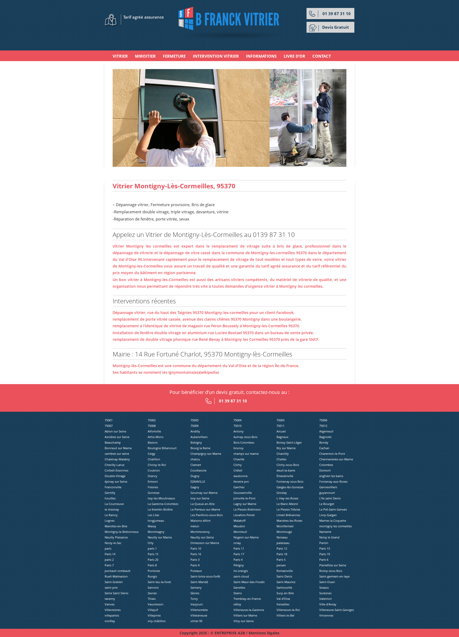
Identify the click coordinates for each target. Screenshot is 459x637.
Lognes (109, 521)
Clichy (237, 465)
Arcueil (281, 431)
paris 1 (152, 548)
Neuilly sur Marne (160, 537)
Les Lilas (153, 515)
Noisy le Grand (329, 537)
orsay (237, 543)
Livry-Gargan (328, 515)
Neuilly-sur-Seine (202, 537)
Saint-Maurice (286, 582)
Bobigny (196, 442)
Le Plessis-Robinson (247, 509)
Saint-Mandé (199, 582)
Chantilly (283, 454)
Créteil (237, 470)
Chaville (238, 459)
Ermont (153, 481)
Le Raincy (111, 515)
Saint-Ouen (327, 582)
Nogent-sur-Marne (246, 537)
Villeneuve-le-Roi (288, 610)
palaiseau (283, 543)
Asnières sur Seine (117, 437)
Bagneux (282, 437)
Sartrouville (284, 587)
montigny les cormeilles (335, 526)
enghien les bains (331, 476)
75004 (237, 420)
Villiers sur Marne (245, 615)
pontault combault (117, 571)
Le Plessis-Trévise (288, 509)
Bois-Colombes (243, 442)
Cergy (151, 454)
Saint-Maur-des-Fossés (249, 582)
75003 (194, 420)
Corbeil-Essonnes (116, 470)
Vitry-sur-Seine (243, 621)
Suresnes (325, 593)
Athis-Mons (155, 437)
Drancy (152, 476)
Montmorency (200, 532)
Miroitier (145, 56)
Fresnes (153, 487)
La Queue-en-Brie (202, 504)
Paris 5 (281, 560)
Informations (261, 56)
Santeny (196, 587)
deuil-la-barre (286, 470)
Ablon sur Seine (115, 431)
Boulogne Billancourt (162, 448)
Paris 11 (238, 548)
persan (281, 565)
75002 (152, 420)
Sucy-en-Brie (285, 593)
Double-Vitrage (115, 476)
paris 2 (109, 560)
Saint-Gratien (114, 582)
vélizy (237, 604)
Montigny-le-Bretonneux (122, 532)
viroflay (110, 621)
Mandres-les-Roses (289, 521)
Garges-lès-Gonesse (290, 487)
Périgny (238, 565)
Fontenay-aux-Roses (333, 481)
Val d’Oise (283, 599)
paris (108, 548)
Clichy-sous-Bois (288, 465)
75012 (323, 426)
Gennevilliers (328, 487)
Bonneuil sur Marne (118, 448)
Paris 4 (238, 560)
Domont (325, 470)
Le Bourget (326, 504)
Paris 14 (110, 554)
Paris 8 (152, 565)
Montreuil (240, 532)
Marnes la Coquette (332, 521)
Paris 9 (194, 565)
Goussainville (242, 493)
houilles (110, 498)
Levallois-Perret (244, 515)
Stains (237, 593)
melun (194, 526)
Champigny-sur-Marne (205, 454)
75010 (237, 426)
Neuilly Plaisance (116, 537)
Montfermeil (285, 526)
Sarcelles (239, 587)
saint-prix (111, 587)
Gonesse (153, 493)
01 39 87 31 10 (336, 13)
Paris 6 (323, 560)
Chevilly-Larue (114, 465)
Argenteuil (326, 431)
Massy (152, 526)
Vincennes (326, 615)
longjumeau (156, 521)
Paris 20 (153, 560)
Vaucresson (155, 604)
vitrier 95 (196, 621)
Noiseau (282, 537)
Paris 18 (282, 554)
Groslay (282, 493)
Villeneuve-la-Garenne (248, 610)
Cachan (324, 448)
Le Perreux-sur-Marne (205, 509)
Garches (238, 487)
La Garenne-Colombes (163, 504)
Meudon (239, 526)
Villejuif (153, 610)
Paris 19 (324, 554)
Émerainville (285, 476)
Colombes (326, 465)
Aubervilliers (198, 437)
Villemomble (199, 610)
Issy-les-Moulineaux (161, 498)
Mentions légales (264, 632)
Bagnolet (325, 437)
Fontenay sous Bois (290, 481)
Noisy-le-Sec (113, 543)
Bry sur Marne (286, 448)
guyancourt (327, 493)
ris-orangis (240, 571)
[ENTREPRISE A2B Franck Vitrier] (229, 22)
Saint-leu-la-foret (159, 582)
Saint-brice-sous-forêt (205, 576)
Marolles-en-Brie (116, 526)
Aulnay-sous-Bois (245, 437)
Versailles (283, 604)
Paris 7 (109, 565)
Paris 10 (195, 548)
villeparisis (112, 615)
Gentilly (110, 493)
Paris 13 (324, 548)
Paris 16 (195, 554)
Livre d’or (294, 56)
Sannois (153, 587)
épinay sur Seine (116, 481)
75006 (323, 420)
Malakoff (239, 521)
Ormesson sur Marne (204, 543)
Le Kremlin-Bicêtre (160, 509)
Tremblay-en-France (247, 599)
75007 (109, 426)
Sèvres (194, 593)
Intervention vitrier (216, 56)
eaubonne (240, 476)
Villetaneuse (198, 615)
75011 (280, 426)
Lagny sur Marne (244, 504)
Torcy (194, 599)
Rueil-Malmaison (116, 576)
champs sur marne (246, 454)
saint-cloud (241, 576)
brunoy (238, 448)
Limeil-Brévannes (288, 515)
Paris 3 (194, 560)
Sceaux (324, 587)
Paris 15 (153, 554)
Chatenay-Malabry (117, 459)
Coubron (154, 470)
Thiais (152, 599)
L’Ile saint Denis (330, 498)
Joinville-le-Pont (244, 498)
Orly (151, 543)
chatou (195, 459)
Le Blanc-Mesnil (287, 504)
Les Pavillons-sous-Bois (206, 515)
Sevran (152, 593)
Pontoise (154, 571)
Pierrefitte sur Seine (332, 565)
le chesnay (112, 509)
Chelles (281, 459)
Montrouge (284, 532)
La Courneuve (114, 504)
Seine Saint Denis (116, 593)
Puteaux (196, 571)
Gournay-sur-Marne (204, 493)
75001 (109, 420)
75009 (194, 426)
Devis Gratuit (335, 27)
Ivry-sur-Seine (199, 498)
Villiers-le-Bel (285, 615)
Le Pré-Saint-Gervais (333, 509)
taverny (110, 599)
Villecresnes (113, 610)
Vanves (109, 604)
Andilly (195, 431)
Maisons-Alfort (200, 521)
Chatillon (154, 459)
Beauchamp (113, 442)
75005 (280, 420)
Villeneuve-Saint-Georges (336, 610)
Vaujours (196, 604)
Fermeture (174, 56)
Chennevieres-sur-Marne (336, 459)
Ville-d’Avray (327, 604)
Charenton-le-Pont (332, 454)
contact (321, 56)
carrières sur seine (117, 454)
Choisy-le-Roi (157, 465)
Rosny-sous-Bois (330, 571)
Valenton (325, 599)
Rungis (152, 576)
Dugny (194, 476)
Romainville (285, 571)
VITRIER (120, 56)
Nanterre (325, 532)
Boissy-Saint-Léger (289, 442)
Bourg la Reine (200, 448)
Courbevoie (198, 470)
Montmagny (156, 532)
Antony (238, 431)
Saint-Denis (284, 576)
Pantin (323, 543)
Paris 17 (238, 554)
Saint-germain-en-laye (334, 576)
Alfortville (154, 431)
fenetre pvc (241, 481)
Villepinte (154, 615)
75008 (152, 426)
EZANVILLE (197, 481)
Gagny (194, 487)
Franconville (113, 487)
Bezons (153, 442)
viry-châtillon (157, 621)
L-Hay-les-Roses (287, 498)
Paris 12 (282, 548)
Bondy (323, 442)
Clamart (195, 465)
